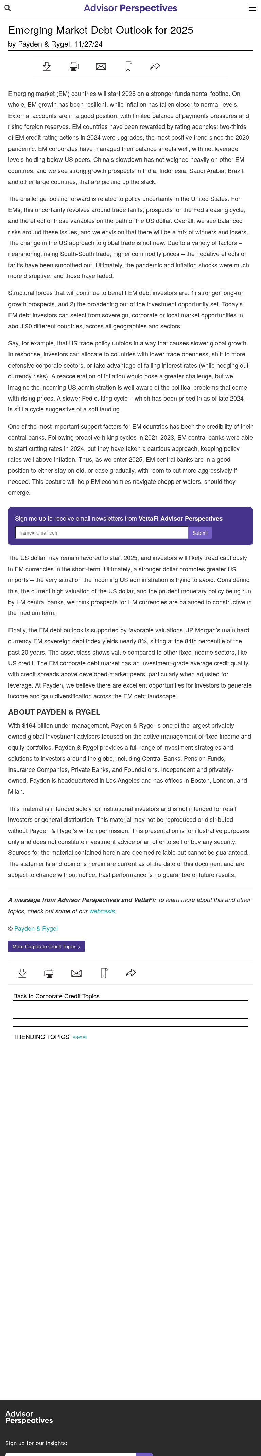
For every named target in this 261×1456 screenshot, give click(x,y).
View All (80, 1037)
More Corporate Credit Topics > (47, 946)
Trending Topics (41, 1036)
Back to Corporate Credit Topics (56, 996)
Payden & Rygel (44, 43)
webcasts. (102, 911)
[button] (46, 66)
